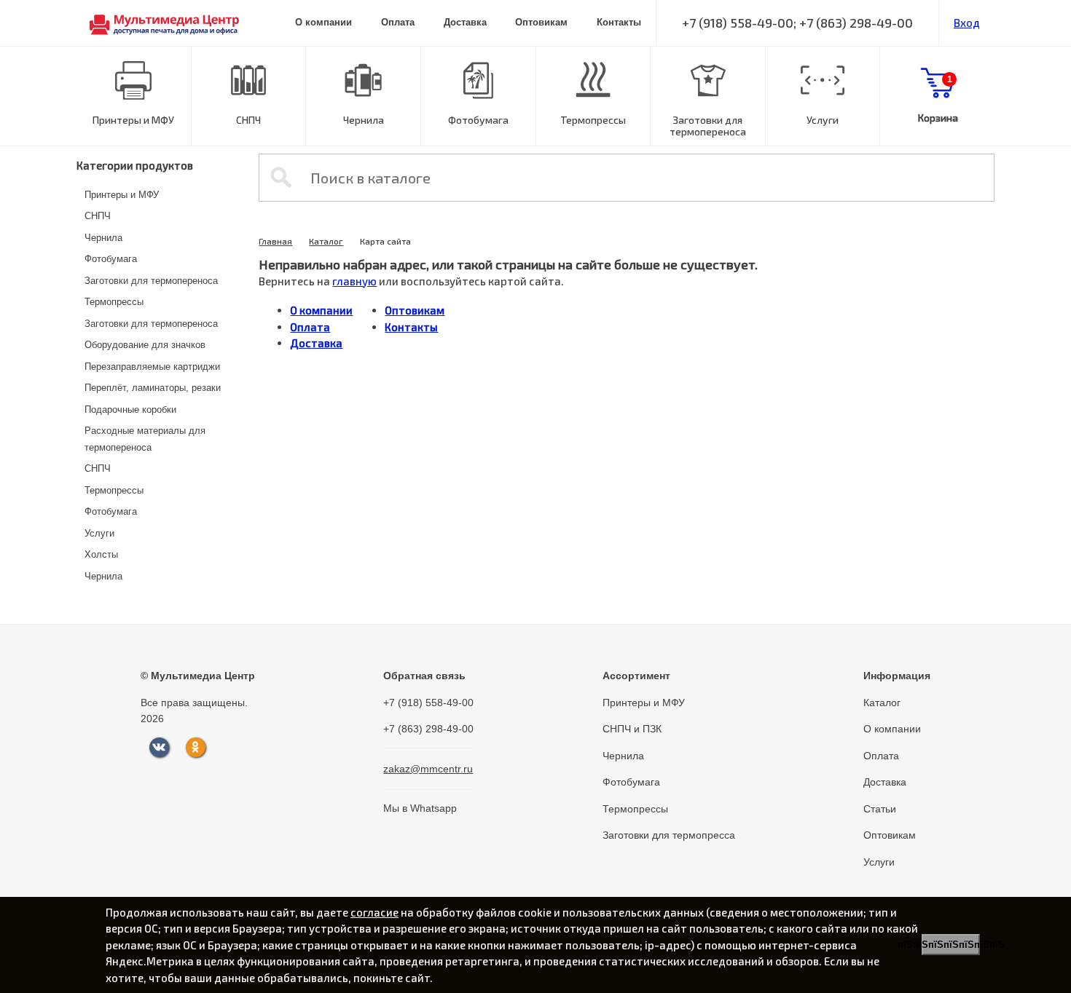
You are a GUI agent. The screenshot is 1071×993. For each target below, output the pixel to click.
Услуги (823, 120)
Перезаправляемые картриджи (152, 366)
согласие (374, 912)
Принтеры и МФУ (133, 120)
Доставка (465, 22)
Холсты (101, 554)
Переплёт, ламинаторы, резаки (153, 387)
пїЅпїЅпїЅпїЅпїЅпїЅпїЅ (951, 944)
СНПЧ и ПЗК (632, 729)
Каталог (326, 241)
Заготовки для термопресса (669, 835)
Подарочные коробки (130, 409)
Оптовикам (541, 22)
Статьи (879, 809)
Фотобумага (478, 120)
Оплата (398, 22)
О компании (323, 22)
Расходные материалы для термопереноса (145, 439)
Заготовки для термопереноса (708, 126)
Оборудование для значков (145, 344)
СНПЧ (248, 120)
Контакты (619, 22)
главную (354, 281)
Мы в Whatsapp (420, 808)
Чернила (363, 120)
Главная (275, 241)
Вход (967, 22)
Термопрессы (593, 120)
